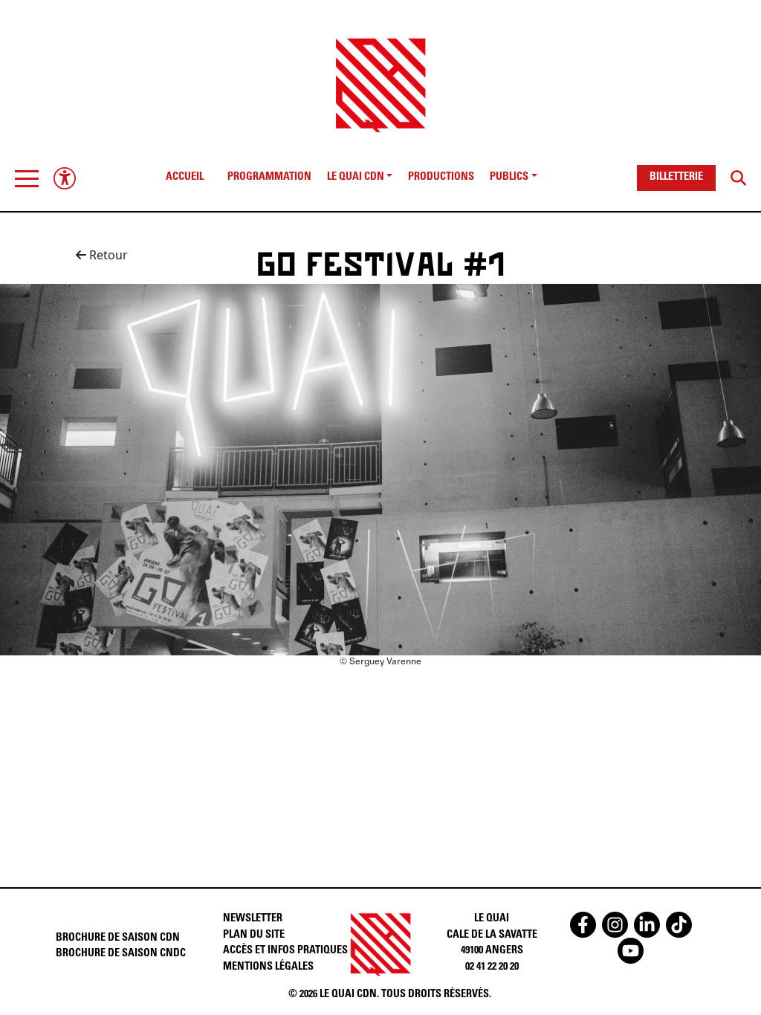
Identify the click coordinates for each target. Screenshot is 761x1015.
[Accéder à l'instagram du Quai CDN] (615, 925)
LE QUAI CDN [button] (355, 177)
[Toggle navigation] (27, 178)
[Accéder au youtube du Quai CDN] (631, 951)
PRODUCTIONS (441, 177)
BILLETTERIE (676, 177)
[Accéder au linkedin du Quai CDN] (647, 925)
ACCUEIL (185, 177)
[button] (27, 178)
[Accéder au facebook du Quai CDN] (583, 925)
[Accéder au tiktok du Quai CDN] (679, 925)
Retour (107, 255)
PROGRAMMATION (269, 177)
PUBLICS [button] (509, 177)
